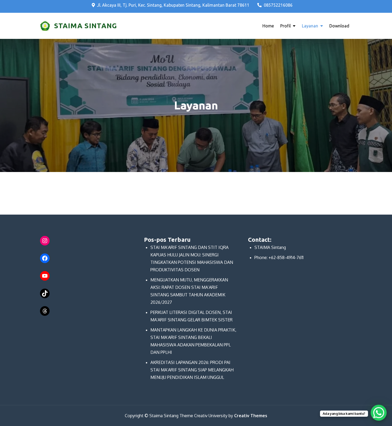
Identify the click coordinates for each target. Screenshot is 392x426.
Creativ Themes (250, 415)
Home (268, 25)
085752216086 (278, 5)
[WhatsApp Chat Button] (379, 413)
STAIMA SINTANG (85, 26)
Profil (285, 25)
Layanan (310, 25)
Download (339, 25)
